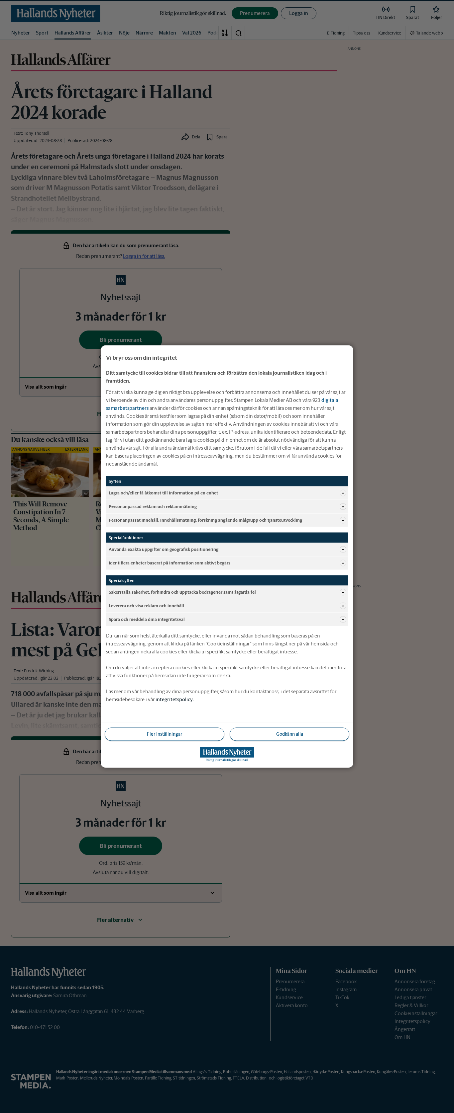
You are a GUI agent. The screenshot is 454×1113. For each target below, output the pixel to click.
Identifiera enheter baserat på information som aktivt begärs (169, 562)
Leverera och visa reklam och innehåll (146, 605)
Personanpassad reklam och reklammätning (153, 506)
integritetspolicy (174, 699)
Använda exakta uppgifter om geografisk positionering (163, 549)
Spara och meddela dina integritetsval (147, 619)
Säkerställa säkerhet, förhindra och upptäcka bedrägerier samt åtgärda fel (182, 592)
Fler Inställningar (164, 734)
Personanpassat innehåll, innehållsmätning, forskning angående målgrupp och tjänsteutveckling (205, 520)
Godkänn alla (289, 734)
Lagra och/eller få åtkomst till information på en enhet (163, 492)
